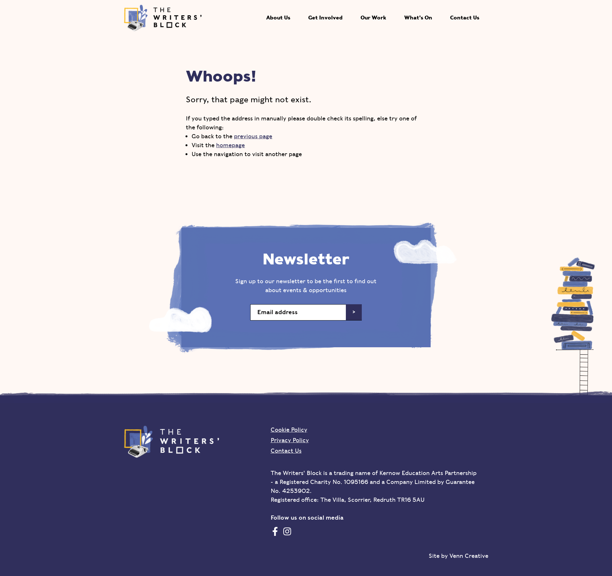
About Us (278, 17)
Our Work (373, 17)
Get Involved (325, 17)
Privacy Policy (290, 440)
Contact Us (464, 17)
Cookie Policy (289, 429)
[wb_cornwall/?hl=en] (287, 531)
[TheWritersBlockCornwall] (275, 531)
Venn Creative (468, 555)
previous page (253, 136)
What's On (418, 17)
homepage (230, 145)
